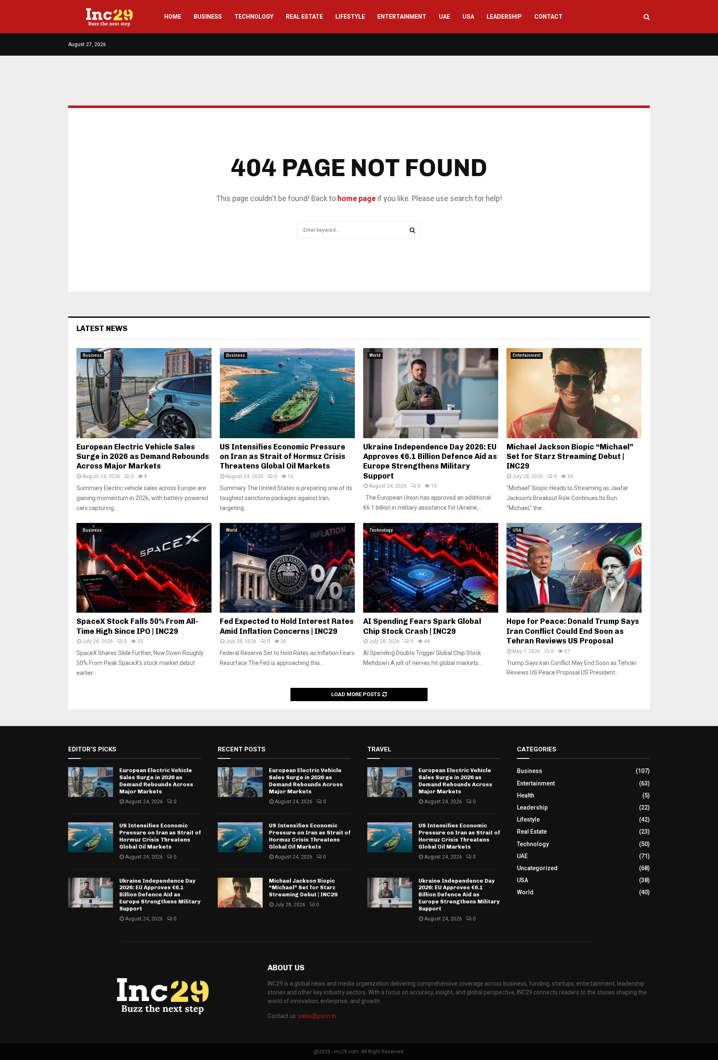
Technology (253, 16)
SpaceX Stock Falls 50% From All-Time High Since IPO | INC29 (137, 626)
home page (356, 198)
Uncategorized (537, 868)
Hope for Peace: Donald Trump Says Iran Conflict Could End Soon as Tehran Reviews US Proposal (573, 631)
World (375, 355)
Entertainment (401, 16)
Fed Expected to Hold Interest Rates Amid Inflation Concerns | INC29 (287, 626)
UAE (444, 16)
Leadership (504, 16)
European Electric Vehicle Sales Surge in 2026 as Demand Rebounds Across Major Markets (142, 456)
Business (208, 16)
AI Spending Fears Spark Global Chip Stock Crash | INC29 (422, 626)
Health (525, 795)
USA (468, 16)
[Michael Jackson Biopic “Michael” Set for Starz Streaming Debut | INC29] (574, 393)
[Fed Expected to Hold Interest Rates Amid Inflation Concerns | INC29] (287, 568)
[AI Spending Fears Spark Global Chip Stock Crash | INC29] (430, 568)
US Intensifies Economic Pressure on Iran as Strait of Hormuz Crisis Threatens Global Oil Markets (282, 456)
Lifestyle (350, 16)
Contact (548, 16)
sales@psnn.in (317, 1016)
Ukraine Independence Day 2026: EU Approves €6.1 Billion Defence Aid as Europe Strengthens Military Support (430, 461)
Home (172, 16)
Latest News (102, 328)
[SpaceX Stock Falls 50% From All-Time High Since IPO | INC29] (143, 568)
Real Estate (304, 16)
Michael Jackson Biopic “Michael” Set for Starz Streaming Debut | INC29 (570, 456)
